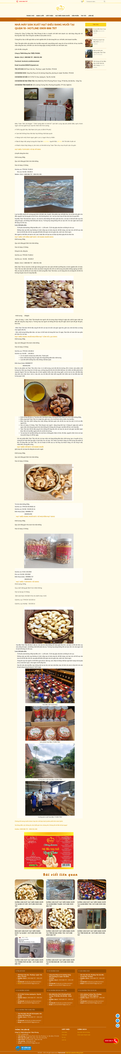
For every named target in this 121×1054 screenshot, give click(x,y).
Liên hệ (90, 15)
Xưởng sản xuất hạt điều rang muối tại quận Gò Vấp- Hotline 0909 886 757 (29, 904)
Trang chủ (30, 15)
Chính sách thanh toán (83, 1035)
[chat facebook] (118, 1020)
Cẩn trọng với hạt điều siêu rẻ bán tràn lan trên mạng (99, 63)
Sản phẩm (75, 15)
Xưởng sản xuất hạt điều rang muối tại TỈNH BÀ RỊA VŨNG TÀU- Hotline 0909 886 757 (60, 933)
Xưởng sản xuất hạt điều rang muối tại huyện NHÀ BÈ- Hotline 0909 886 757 (60, 962)
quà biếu (46, 141)
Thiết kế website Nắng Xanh (74, 1052)
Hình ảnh (64, 1035)
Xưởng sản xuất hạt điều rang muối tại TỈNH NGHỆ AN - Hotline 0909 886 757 (91, 933)
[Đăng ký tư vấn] (118, 1025)
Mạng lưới (40, 15)
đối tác (59, 141)
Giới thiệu (49, 15)
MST (19, 1034)
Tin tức (83, 15)
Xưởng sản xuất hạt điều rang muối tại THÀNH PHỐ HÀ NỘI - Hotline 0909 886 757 (29, 962)
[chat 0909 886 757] (118, 1015)
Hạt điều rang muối (62, 15)
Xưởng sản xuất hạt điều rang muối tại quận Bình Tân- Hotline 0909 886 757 (91, 904)
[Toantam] (60, 8)
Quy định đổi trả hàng (83, 1032)
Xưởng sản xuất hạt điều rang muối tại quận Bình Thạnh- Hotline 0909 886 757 (60, 904)
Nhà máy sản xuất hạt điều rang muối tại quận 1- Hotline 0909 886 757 (28, 933)
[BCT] (23, 1048)
